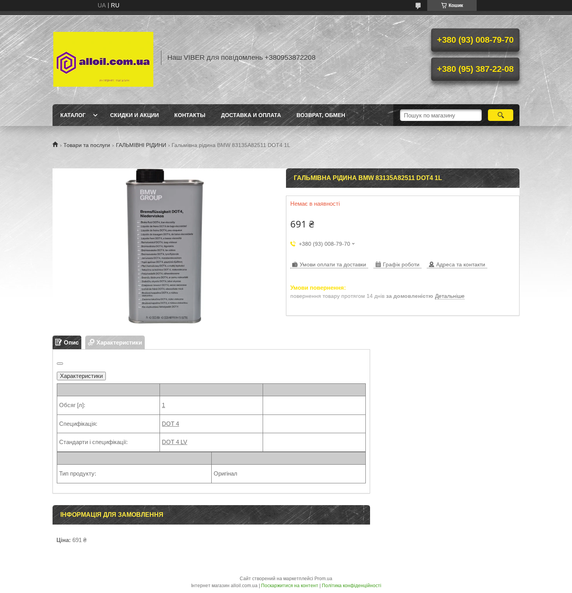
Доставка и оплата (251, 115)
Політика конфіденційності (351, 585)
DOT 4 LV (174, 442)
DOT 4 (170, 423)
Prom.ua (323, 578)
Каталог (73, 115)
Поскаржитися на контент (289, 585)
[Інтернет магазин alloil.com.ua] (103, 57)
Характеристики (81, 376)
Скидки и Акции (134, 115)
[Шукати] (500, 115)
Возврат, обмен (321, 115)
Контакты (189, 115)
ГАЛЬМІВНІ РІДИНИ (141, 145)
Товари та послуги (86, 145)
